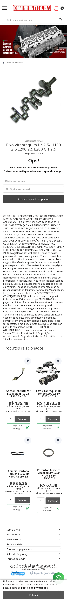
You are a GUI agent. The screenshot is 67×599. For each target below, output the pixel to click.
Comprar (22, 419)
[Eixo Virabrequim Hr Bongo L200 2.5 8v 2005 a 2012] (49, 395)
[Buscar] (60, 20)
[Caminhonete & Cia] (32, 8)
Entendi (33, 595)
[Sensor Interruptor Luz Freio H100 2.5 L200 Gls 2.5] (18, 395)
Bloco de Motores (14, 62)
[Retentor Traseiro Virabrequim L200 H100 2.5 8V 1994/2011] (49, 475)
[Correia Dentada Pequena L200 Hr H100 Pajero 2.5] (18, 475)
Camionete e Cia (34, 140)
